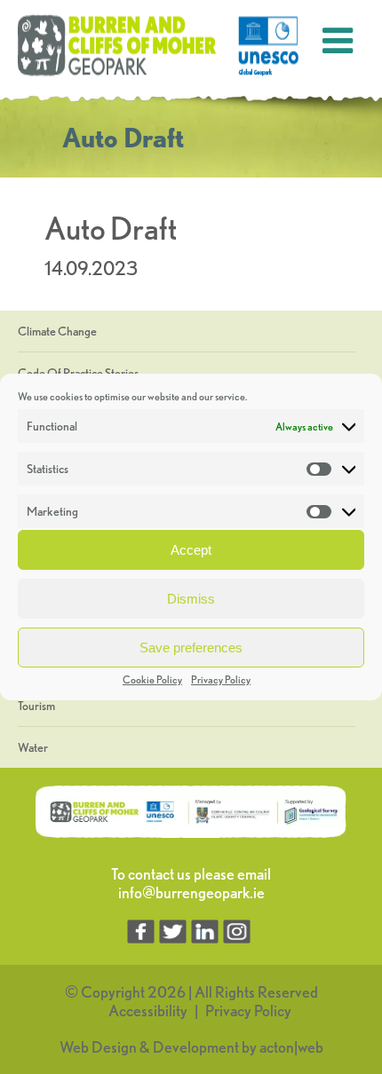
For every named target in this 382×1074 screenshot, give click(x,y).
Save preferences (191, 647)
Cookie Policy (152, 679)
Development (196, 1047)
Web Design (98, 1047)
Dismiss (191, 598)
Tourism (36, 706)
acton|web (291, 1047)
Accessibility (147, 1010)
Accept (191, 549)
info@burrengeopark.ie (191, 892)
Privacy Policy (221, 679)
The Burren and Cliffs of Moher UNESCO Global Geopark (160, 46)
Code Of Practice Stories (78, 373)
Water (33, 747)
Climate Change (57, 331)
